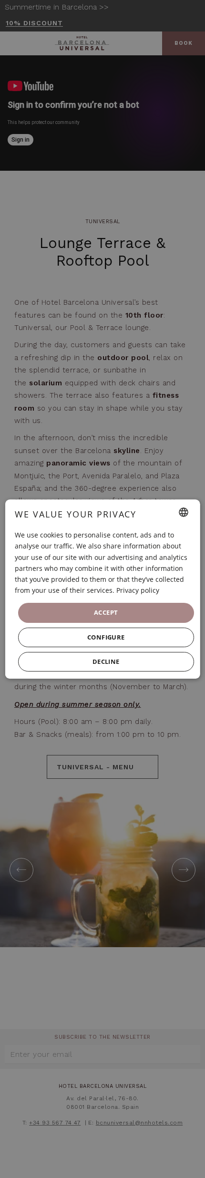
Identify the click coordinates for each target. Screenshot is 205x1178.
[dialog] (102, 589)
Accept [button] (106, 612)
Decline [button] (106, 661)
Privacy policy (137, 590)
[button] (106, 637)
